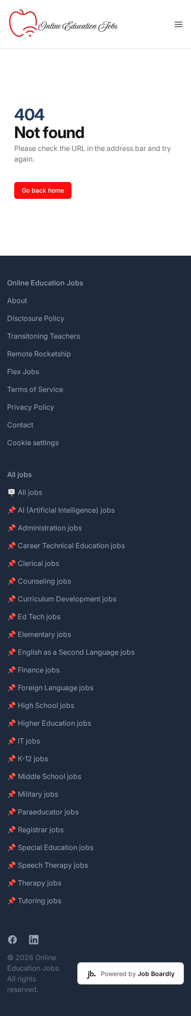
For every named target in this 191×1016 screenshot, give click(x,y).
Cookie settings (33, 442)
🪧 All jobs (24, 492)
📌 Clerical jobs (33, 563)
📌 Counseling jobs (39, 581)
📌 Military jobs (32, 794)
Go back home (43, 190)
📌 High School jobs (40, 705)
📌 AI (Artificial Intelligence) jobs (61, 510)
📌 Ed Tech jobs (33, 616)
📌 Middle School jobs (44, 776)
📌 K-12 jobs (27, 758)
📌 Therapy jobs (34, 882)
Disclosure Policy (35, 318)
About (17, 300)
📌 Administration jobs (44, 527)
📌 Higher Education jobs (49, 723)
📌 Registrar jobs (35, 829)
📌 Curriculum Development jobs (61, 598)
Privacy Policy (30, 407)
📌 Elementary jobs (39, 634)
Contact (20, 424)
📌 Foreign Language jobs (50, 687)
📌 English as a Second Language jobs (71, 652)
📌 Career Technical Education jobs (66, 545)
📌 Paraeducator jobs (43, 811)
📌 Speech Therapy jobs (47, 865)
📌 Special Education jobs (50, 847)
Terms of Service (35, 389)
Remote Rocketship (39, 353)
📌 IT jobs (23, 740)
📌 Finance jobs (33, 669)
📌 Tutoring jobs (34, 900)
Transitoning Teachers (43, 336)
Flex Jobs (23, 371)
